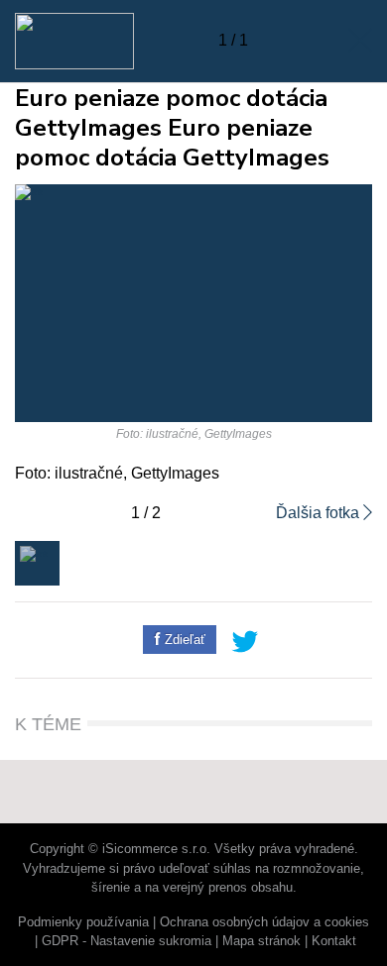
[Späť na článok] (360, 41)
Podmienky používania (83, 921)
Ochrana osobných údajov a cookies (264, 921)
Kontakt (334, 940)
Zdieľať (183, 639)
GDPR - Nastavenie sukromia (126, 940)
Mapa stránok (261, 940)
